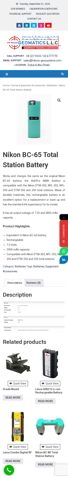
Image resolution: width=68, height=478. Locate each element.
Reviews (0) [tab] (33, 282)
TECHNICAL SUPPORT (20, 14)
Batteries (52, 85)
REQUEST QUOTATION (47, 14)
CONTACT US (34, 18)
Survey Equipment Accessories (28, 85)
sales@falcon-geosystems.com (42, 60)
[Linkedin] (64, 260)
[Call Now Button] (9, 470)
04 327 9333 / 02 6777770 (41, 56)
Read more (12, 397)
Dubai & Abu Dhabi (39, 65)
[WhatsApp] (64, 251)
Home (6, 85)
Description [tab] (14, 282)
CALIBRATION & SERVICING (43, 9)
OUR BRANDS (18, 9)
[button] (59, 100)
